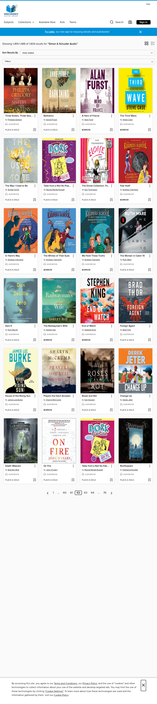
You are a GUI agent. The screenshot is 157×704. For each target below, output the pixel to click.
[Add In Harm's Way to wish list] (34, 270)
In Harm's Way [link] (12, 256)
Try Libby (50, 31)
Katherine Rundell (130, 470)
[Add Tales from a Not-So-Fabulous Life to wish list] (111, 480)
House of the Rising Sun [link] (18, 396)
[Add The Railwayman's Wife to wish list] (73, 340)
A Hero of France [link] (90, 116)
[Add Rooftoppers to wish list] (149, 480)
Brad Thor (127, 330)
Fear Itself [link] (125, 186)
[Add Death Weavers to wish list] (34, 480)
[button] (116, 23)
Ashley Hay (51, 330)
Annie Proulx (51, 120)
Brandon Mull (13, 470)
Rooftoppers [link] (126, 466)
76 (104, 492)
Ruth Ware (127, 260)
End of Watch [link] (89, 326)
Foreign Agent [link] (127, 326)
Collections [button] (25, 22)
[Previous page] (48, 493)
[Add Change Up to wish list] (149, 410)
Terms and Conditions (65, 683)
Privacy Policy (89, 683)
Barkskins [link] (49, 116)
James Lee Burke (15, 400)
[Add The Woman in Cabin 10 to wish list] (149, 270)
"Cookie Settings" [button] (54, 691)
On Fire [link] (47, 466)
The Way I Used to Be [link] (16, 186)
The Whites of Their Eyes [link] (57, 256)
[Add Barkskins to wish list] (73, 130)
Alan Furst (88, 120)
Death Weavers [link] (13, 466)
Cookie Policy (61, 695)
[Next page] (112, 493)
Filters (8, 61)
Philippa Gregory (15, 120)
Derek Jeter (128, 400)
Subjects (9, 22)
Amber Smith (13, 190)
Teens (72, 22)
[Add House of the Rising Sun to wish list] (34, 410)
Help (148, 4)
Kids (62, 22)
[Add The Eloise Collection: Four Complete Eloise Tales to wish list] (111, 200)
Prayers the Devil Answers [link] (57, 396)
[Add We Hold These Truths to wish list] (111, 270)
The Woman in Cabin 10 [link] (132, 256)
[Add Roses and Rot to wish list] (111, 410)
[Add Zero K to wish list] (34, 340)
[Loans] (130, 23)
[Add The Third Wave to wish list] (149, 130)
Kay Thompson (90, 190)
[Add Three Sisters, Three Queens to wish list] (34, 130)
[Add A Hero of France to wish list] (111, 130)
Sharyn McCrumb (53, 400)
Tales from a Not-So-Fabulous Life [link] (96, 466)
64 (92, 492)
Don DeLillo (13, 330)
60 (64, 492)
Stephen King (90, 330)
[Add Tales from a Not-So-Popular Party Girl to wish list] (73, 200)
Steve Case (127, 120)
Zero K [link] (8, 326)
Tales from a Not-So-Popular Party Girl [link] (58, 186)
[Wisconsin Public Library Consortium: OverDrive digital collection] (11, 10)
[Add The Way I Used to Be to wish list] (34, 200)
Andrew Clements (130, 190)
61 (71, 492)
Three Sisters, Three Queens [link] (19, 116)
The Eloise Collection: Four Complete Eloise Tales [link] (96, 186)
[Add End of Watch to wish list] (111, 340)
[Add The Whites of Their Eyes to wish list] (73, 270)
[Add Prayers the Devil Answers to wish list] (73, 410)
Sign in (143, 22)
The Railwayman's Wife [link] (55, 326)
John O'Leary (51, 470)
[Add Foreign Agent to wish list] (149, 340)
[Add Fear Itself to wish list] (149, 200)
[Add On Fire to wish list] (73, 480)
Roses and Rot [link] (89, 396)
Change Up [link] (126, 396)
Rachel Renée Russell (55, 190)
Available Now (47, 22)
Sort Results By (10, 52)
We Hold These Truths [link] (93, 256)
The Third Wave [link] (128, 116)
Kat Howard (89, 400)
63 (85, 492)
